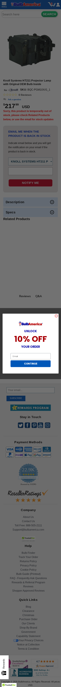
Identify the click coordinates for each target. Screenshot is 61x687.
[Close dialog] (56, 316)
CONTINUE (30, 363)
